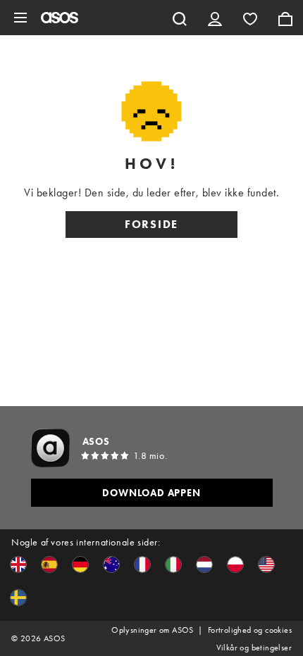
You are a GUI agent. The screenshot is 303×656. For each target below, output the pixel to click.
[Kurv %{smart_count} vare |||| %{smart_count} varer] (285, 17)
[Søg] (179, 17)
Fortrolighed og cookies (250, 630)
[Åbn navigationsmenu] (20, 17)
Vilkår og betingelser (254, 647)
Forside (151, 224)
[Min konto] (215, 17)
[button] (18, 564)
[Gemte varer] (250, 17)
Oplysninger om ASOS (152, 630)
